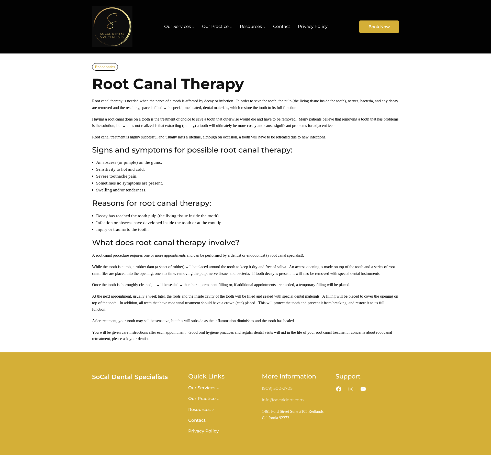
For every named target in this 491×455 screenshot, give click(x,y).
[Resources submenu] (264, 26)
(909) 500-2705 (277, 388)
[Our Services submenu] (193, 26)
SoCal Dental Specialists (130, 377)
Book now (379, 26)
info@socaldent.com (283, 399)
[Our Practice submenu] (231, 26)
